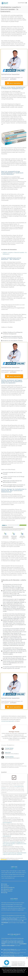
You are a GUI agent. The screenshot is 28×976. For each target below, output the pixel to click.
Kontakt (5, 884)
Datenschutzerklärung (8, 887)
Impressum (6, 885)
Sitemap (5, 892)
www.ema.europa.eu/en (7, 721)
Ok (14, 973)
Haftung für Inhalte (8, 889)
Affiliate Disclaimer (7, 891)
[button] (21, 2)
